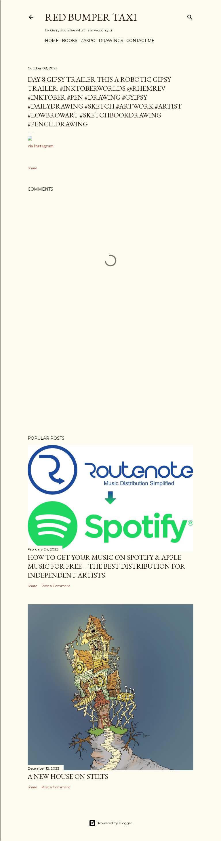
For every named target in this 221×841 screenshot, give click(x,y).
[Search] (189, 16)
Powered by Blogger (115, 823)
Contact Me (140, 40)
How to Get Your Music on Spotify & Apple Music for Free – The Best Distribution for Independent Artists (106, 566)
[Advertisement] (110, 381)
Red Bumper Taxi (91, 17)
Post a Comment (55, 586)
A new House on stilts (68, 776)
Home (52, 40)
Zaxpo (88, 40)
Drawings (111, 40)
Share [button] (32, 168)
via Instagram (41, 146)
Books (69, 40)
